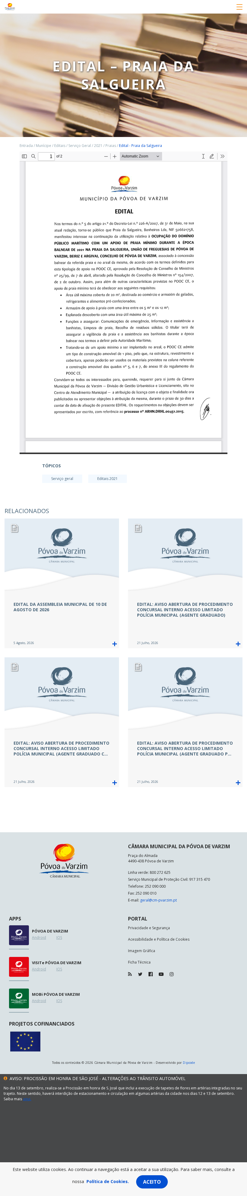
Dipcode (189, 1063)
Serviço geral (62, 478)
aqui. (27, 1098)
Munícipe (43, 145)
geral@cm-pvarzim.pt (158, 900)
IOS (59, 937)
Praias (110, 145)
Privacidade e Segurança (149, 927)
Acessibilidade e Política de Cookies (158, 939)
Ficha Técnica (139, 962)
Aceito (152, 1182)
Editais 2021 (107, 478)
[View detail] (114, 644)
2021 (98, 145)
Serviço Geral (79, 145)
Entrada (26, 145)
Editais (59, 145)
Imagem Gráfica (141, 950)
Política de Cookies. (107, 1181)
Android (39, 937)
